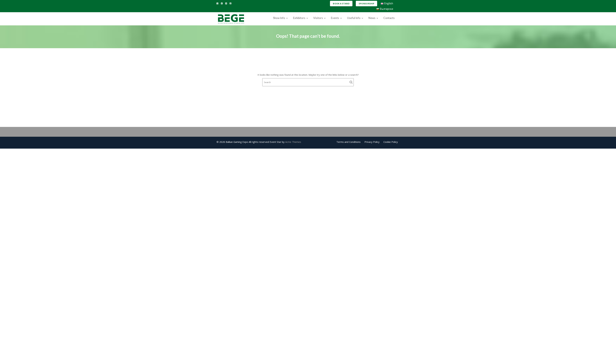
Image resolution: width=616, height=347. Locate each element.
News (371, 18)
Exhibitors (299, 18)
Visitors (318, 18)
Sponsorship (366, 3)
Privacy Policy (372, 141)
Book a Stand (341, 3)
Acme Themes (293, 141)
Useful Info (353, 18)
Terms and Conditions (348, 141)
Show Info (279, 18)
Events (335, 18)
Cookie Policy (390, 141)
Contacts (389, 18)
